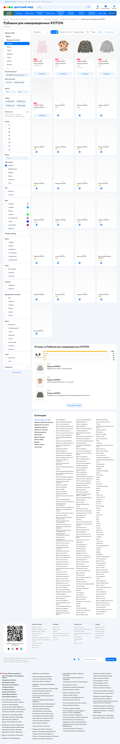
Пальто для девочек (81, 443)
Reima (97, 479)
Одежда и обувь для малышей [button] (43, 422)
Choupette (99, 484)
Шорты (9, 61)
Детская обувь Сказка (82, 614)
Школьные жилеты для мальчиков (62, 460)
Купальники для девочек (102, 556)
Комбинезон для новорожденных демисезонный (64, 540)
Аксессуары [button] (38, 447)
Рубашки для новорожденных (70, 19)
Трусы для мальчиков (102, 570)
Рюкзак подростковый (102, 583)
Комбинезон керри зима (82, 555)
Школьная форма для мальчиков (64, 426)
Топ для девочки (100, 576)
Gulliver (98, 473)
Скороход (99, 443)
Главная (6, 19)
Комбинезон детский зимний (84, 513)
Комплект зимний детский (83, 557)
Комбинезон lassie (81, 527)
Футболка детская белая (82, 566)
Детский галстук (100, 598)
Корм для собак (99, 633)
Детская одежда (36, 19)
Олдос (98, 477)
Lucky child (99, 541)
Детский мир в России (10, 662)
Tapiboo (78, 603)
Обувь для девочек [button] (40, 432)
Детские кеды (100, 466)
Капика (98, 488)
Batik (97, 519)
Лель (97, 517)
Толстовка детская (81, 546)
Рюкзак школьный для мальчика (64, 433)
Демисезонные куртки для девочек (83, 433)
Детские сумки (100, 596)
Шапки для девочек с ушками (104, 609)
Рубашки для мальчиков (62, 564)
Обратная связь (36, 645)
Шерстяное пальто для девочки (84, 478)
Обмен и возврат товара (38, 631)
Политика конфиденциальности (40, 637)
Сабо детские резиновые (103, 457)
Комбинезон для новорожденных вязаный (63, 534)
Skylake (58, 469)
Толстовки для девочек (62, 600)
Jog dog (78, 606)
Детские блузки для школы (63, 430)
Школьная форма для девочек (64, 422)
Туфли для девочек (81, 489)
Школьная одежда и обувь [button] (42, 420)
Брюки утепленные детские (83, 577)
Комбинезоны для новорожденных (61, 504)
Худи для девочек (80, 470)
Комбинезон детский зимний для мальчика (65, 569)
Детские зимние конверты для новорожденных (64, 518)
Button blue (99, 495)
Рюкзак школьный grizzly (62, 424)
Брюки (9, 47)
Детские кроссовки (81, 597)
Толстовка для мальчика (62, 562)
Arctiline (98, 548)
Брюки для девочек (81, 461)
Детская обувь (80, 579)
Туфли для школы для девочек (64, 455)
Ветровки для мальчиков (62, 551)
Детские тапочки (80, 599)
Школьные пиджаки (61, 487)
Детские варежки (101, 581)
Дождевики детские (81, 553)
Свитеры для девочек (82, 430)
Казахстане (19, 662)
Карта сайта (35, 647)
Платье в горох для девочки (83, 481)
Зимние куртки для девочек (83, 451)
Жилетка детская (80, 548)
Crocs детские (80, 595)
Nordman (78, 590)
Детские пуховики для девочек (84, 436)
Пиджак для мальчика (82, 568)
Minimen (98, 523)
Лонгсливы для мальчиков (63, 585)
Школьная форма (60, 419)
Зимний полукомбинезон (83, 570)
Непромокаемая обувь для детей (105, 460)
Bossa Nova (99, 515)
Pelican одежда (100, 506)
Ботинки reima (100, 436)
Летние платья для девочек (83, 463)
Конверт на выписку (61, 491)
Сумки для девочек (101, 611)
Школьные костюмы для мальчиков (62, 464)
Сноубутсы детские (81, 581)
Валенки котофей (101, 434)
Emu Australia (100, 534)
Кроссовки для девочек (82, 492)
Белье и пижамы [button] (39, 444)
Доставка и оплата (37, 627)
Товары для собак (100, 631)
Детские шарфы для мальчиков (104, 600)
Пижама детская (100, 565)
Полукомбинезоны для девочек (84, 476)
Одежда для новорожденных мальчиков (63, 527)
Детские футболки (81, 532)
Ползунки (79, 519)
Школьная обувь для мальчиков (64, 457)
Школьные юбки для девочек (64, 435)
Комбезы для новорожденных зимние (64, 510)
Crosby (98, 526)
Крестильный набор (61, 515)
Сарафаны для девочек (62, 448)
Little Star (98, 537)
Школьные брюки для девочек (64, 453)
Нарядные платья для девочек (64, 592)
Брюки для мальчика (61, 553)
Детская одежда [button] (39, 437)
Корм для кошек (99, 629)
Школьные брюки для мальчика (64, 428)
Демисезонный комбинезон (84, 511)
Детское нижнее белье (102, 572)
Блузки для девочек (81, 472)
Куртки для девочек (81, 474)
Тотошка (98, 508)
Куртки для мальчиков (62, 545)
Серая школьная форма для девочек (63, 445)
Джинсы (9, 64)
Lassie (98, 482)
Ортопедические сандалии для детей (104, 445)
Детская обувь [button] (38, 439)
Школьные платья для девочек (64, 441)
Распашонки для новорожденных (65, 501)
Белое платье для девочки (83, 459)
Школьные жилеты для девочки (64, 479)
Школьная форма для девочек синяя (64, 438)
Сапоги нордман (80, 586)
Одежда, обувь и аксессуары (19, 19)
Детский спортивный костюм (84, 522)
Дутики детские (100, 448)
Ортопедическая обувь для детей (85, 584)
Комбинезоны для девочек (83, 438)
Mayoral (98, 490)
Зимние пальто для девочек (63, 596)
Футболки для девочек (62, 610)
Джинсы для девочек (81, 456)
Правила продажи (37, 633)
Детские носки (100, 561)
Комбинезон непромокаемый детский (84, 524)
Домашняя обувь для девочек (84, 497)
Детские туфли (80, 502)
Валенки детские (80, 612)
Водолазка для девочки (82, 485)
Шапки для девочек (101, 592)
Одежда (8, 36)
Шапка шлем (99, 589)
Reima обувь (99, 432)
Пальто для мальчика (61, 572)
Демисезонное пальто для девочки (63, 613)
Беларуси (26, 662)
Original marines (100, 497)
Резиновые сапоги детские (83, 601)
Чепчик (98, 578)
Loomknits (99, 499)
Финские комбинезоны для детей (83, 537)
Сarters (98, 512)
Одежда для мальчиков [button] (41, 425)
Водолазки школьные (61, 485)
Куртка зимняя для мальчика (63, 557)
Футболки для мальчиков (62, 555)
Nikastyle (98, 501)
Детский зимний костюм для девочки (84, 453)
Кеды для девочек (81, 500)
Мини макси (99, 532)
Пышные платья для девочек (83, 419)
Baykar (98, 539)
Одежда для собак (100, 635)
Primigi (98, 424)
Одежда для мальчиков (62, 583)
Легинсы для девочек (82, 424)
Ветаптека (98, 637)
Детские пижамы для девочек (84, 428)
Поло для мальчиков (61, 566)
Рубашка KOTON (53, 366)
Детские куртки (80, 517)
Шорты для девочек (81, 448)
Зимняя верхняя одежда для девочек (83, 445)
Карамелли (99, 530)
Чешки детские (80, 592)
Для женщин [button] (38, 435)
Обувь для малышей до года (63, 524)
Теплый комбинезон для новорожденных (62, 521)
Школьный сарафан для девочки (64, 477)
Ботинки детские (101, 455)
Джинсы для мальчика (62, 587)
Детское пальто (80, 564)
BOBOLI (98, 552)
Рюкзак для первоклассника (103, 587)
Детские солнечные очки (103, 605)
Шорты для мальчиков (62, 578)
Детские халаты (100, 567)
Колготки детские (101, 559)
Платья (9, 50)
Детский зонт (100, 614)
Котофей (98, 468)
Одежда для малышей (50, 19)
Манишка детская (101, 607)
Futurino (98, 504)
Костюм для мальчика (61, 559)
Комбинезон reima (81, 515)
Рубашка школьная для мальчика (64, 443)
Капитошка (99, 543)
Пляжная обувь (100, 464)
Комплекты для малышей (62, 543)
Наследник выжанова (102, 486)
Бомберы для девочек (82, 465)
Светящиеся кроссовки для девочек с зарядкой (83, 494)
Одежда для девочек (81, 422)
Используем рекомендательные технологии (15, 660)
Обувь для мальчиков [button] (41, 430)
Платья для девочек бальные (63, 606)
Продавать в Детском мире (39, 629)
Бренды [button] (36, 442)
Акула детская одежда (102, 471)
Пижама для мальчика (61, 574)
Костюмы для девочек (82, 467)
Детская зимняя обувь (102, 451)
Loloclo (98, 510)
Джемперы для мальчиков (63, 581)
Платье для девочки (61, 594)
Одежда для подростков (82, 529)
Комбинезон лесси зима (82, 540)
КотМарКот (99, 554)
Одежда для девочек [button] (40, 427)
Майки (9, 57)
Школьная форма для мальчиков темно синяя (64, 474)
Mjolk (97, 521)
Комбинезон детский (82, 508)
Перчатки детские (101, 594)
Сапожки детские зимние (103, 422)
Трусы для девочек (101, 563)
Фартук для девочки (61, 451)
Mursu (98, 462)
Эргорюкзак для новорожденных (65, 507)
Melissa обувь (100, 453)
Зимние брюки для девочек (83, 483)
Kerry (97, 493)
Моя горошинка (60, 537)
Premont (98, 528)
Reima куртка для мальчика (63, 589)
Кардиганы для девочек (62, 608)
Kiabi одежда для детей (102, 545)
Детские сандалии (101, 430)
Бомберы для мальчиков (62, 576)
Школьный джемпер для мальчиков (62, 482)
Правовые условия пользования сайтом (26, 658)
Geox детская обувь (81, 608)
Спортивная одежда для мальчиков (62, 548)
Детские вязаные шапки (102, 603)
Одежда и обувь (10, 33)
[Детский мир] (18, 7)
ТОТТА (98, 550)
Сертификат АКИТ (37, 643)
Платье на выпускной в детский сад (64, 496)
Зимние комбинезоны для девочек (63, 603)
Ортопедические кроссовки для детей (105, 427)
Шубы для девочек (81, 426)
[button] (111, 13)
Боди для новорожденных (63, 499)
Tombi (98, 441)
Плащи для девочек (81, 544)
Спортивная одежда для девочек (84, 441)
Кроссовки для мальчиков (83, 487)
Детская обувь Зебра (102, 419)
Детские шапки (100, 585)
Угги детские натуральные (83, 610)
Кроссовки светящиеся (82, 588)
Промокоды (35, 635)
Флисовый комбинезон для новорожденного (63, 530)
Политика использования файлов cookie (41, 640)
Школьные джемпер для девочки (65, 471)
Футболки (10, 54)
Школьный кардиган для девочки (65, 467)
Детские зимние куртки (82, 562)
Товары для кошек (100, 627)
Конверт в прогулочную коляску (65, 513)
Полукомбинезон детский (83, 534)
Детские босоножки (101, 438)
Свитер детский (80, 575)
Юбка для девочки (61, 598)
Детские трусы (100, 574)
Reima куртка (79, 542)
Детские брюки (80, 573)
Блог (75, 641)
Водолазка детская (81, 551)
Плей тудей (99, 475)
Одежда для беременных (82, 504)
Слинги (78, 506)
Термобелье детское (81, 559)
